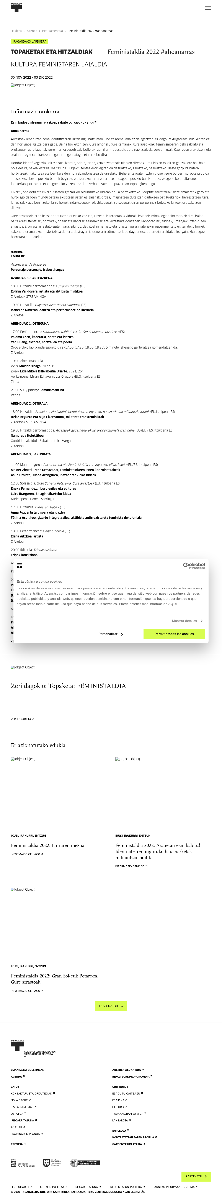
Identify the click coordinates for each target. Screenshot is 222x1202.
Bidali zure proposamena (131, 1077)
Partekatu (194, 1176)
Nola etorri (19, 1100)
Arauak (16, 1127)
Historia (118, 1107)
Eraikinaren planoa (25, 1134)
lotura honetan (81, 123)
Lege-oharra (20, 1187)
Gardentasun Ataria (127, 1144)
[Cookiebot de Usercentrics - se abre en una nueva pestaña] (186, 565)
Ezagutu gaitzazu (126, 1094)
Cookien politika (52, 1187)
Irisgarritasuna (22, 1120)
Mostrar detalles (184, 621)
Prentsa (17, 1144)
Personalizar (108, 634)
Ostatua (17, 1114)
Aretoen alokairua (126, 1070)
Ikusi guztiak (108, 1006)
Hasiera (16, 31)
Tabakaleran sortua (128, 1114)
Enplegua (119, 1131)
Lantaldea (120, 1120)
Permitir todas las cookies (174, 634)
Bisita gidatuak (22, 1107)
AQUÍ (172, 604)
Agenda (32, 31)
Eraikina (118, 1100)
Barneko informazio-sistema (174, 1187)
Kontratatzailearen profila (133, 1137)
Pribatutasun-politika (125, 1187)
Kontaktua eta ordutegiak (31, 1094)
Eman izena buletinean (27, 1070)
